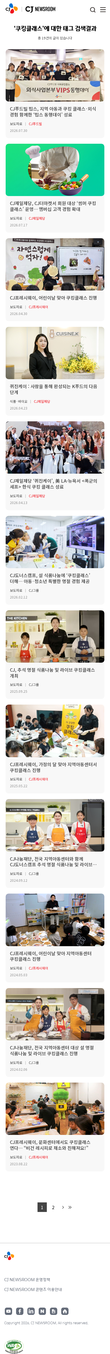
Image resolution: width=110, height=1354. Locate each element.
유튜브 (8, 1311)
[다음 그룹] (69, 1207)
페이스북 (20, 1311)
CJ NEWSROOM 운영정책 (27, 1279)
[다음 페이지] (62, 1207)
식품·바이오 (18, 401)
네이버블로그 (42, 1311)
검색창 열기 (92, 10)
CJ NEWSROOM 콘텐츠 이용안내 (33, 1289)
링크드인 (31, 1311)
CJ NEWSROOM (12, 8)
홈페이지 (65, 1311)
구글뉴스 (53, 1311)
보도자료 (16, 123)
